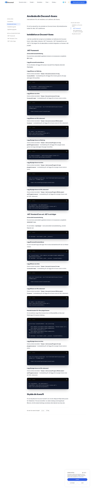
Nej (48, 410)
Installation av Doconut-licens (77, 25)
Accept (77, 479)
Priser (48, 2)
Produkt (32, 2)
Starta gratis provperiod (78, 2)
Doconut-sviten (23, 2)
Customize (72, 482)
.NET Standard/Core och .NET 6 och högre (78, 31)
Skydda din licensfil (76, 33)
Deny (82, 482)
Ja (43, 410)
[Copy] (67, 82)
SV (64, 2)
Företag (54, 2)
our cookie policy (80, 476)
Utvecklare (40, 2)
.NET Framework (77, 28)
